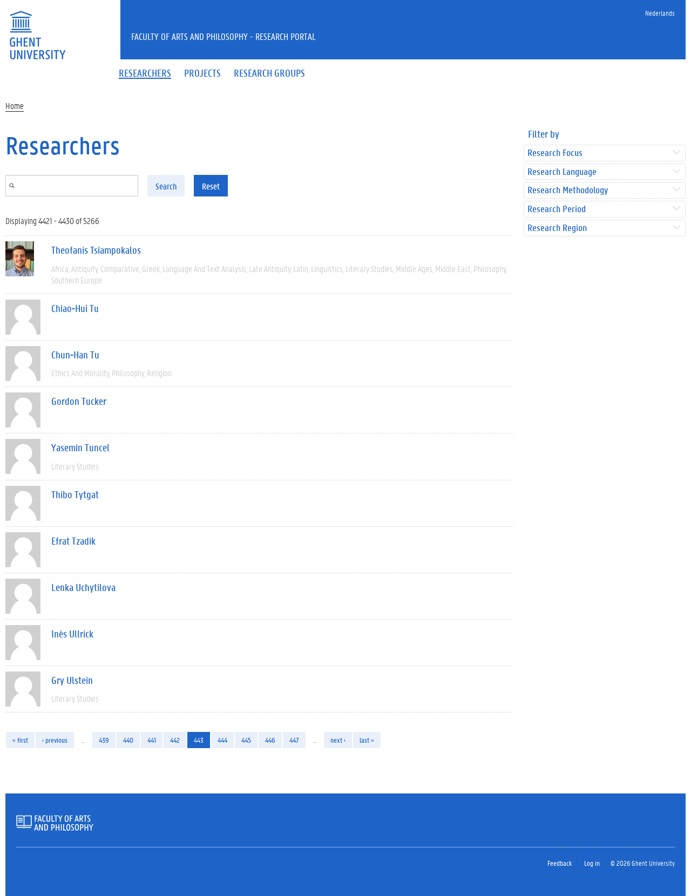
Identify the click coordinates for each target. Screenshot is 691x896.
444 (222, 739)
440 (128, 739)
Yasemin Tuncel (80, 447)
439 (104, 739)
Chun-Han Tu (75, 354)
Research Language (562, 172)
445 (246, 739)
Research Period (556, 209)
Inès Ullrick (72, 633)
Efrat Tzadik (73, 540)
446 (270, 739)
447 (294, 739)
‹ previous (54, 739)
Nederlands (660, 12)
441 (151, 739)
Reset (211, 186)
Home (14, 105)
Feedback (559, 862)
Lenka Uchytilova (83, 587)
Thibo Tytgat (75, 494)
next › (338, 739)
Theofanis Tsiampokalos (96, 249)
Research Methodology (567, 190)
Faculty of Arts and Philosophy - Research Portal (223, 36)
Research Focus (554, 153)
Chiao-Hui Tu (75, 308)
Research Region (557, 228)
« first (20, 739)
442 (175, 739)
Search (166, 186)
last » (367, 739)
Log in (592, 862)
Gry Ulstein (72, 680)
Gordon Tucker (78, 401)
